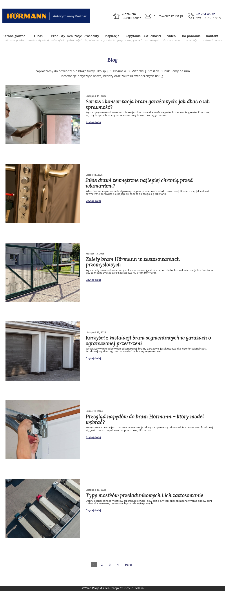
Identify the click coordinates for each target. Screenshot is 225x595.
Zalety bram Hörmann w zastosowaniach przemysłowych (133, 262)
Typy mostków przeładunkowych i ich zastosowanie (144, 495)
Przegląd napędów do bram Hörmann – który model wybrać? (145, 419)
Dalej (128, 564)
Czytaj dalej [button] (93, 122)
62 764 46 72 (205, 14)
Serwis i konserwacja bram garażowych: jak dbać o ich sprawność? (148, 104)
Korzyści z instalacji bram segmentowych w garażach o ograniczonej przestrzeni (148, 340)
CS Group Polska (132, 588)
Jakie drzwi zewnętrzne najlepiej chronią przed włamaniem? (139, 183)
